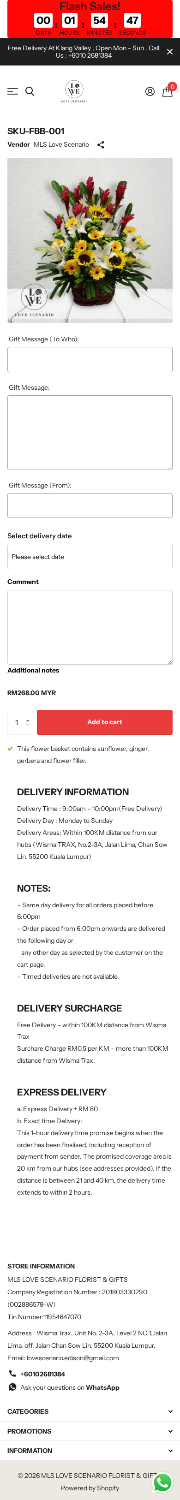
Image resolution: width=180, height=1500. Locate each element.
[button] (30, 713)
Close (170, 51)
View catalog (12, 91)
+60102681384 (42, 1374)
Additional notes (33, 670)
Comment (23, 581)
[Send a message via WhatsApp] (162, 1482)
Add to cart (104, 722)
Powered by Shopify (90, 1488)
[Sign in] (150, 91)
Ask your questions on (70, 1387)
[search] (29, 91)
